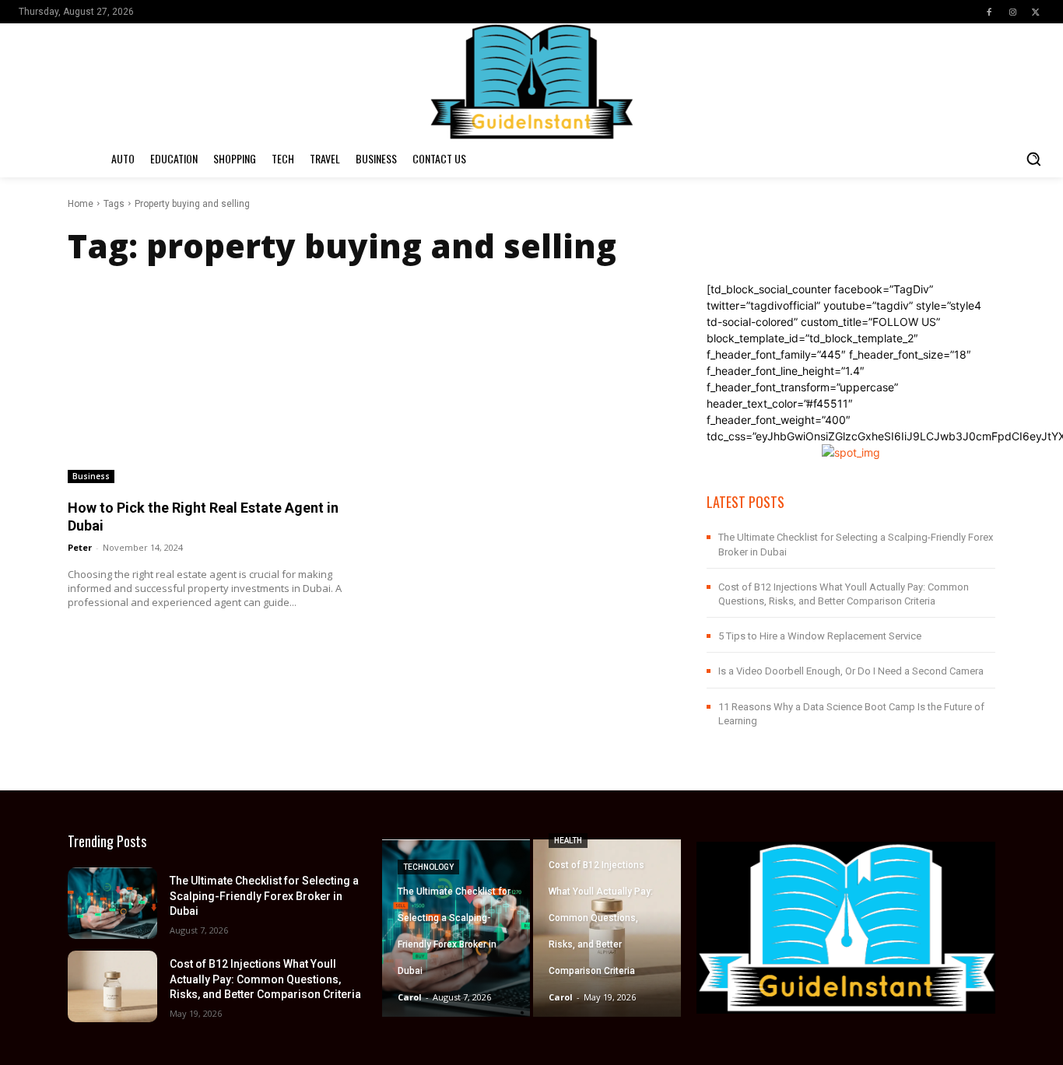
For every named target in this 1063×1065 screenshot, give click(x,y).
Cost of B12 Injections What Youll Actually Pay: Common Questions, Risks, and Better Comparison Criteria (265, 979)
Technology (428, 867)
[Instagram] (1012, 11)
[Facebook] (989, 11)
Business (91, 476)
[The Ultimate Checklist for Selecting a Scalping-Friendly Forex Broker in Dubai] (112, 903)
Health (568, 840)
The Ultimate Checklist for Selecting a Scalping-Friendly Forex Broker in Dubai (264, 895)
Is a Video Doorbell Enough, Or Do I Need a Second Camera (851, 671)
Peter (80, 547)
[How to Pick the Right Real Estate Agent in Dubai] (212, 381)
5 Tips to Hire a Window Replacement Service (819, 636)
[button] (1033, 158)
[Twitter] (1035, 11)
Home (80, 203)
